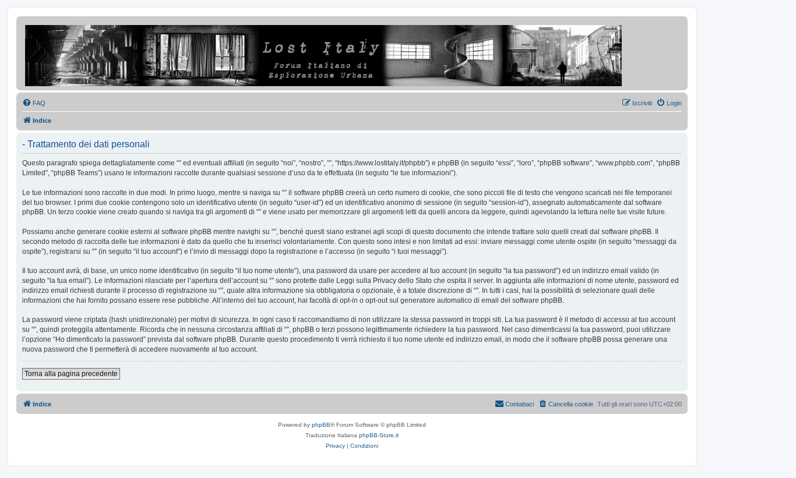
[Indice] (324, 53)
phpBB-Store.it (379, 435)
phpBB (321, 425)
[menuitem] (33, 103)
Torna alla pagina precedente (71, 374)
